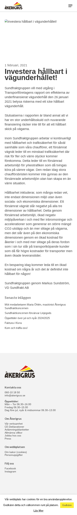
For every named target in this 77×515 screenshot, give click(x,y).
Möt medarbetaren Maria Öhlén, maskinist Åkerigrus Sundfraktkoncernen (35, 306)
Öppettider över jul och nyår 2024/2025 (27, 318)
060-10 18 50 (12, 392)
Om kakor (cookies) (16, 452)
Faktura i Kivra (13, 322)
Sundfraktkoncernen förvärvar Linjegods (28, 313)
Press (8, 438)
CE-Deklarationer (14, 426)
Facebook (10, 468)
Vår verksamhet (14, 423)
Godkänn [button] (67, 505)
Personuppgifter (14, 455)
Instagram (10, 471)
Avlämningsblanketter (17, 429)
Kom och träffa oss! (16, 327)
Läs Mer (38, 510)
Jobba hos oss (13, 435)
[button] (70, 6)
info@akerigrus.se (15, 395)
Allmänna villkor (13, 432)
